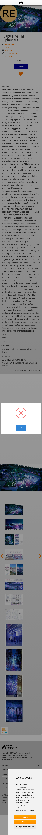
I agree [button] (25, 817)
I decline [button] (25, 822)
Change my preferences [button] (25, 827)
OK (21, 427)
